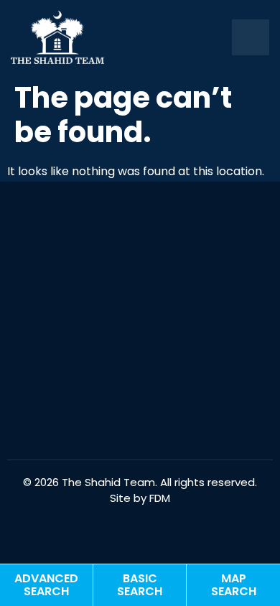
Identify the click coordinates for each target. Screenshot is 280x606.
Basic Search (139, 585)
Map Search (233, 585)
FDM (159, 497)
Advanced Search (46, 585)
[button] (250, 38)
